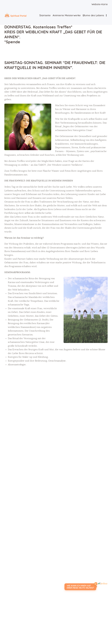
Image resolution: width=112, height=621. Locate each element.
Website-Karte (100, 4)
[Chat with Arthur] (103, 587)
